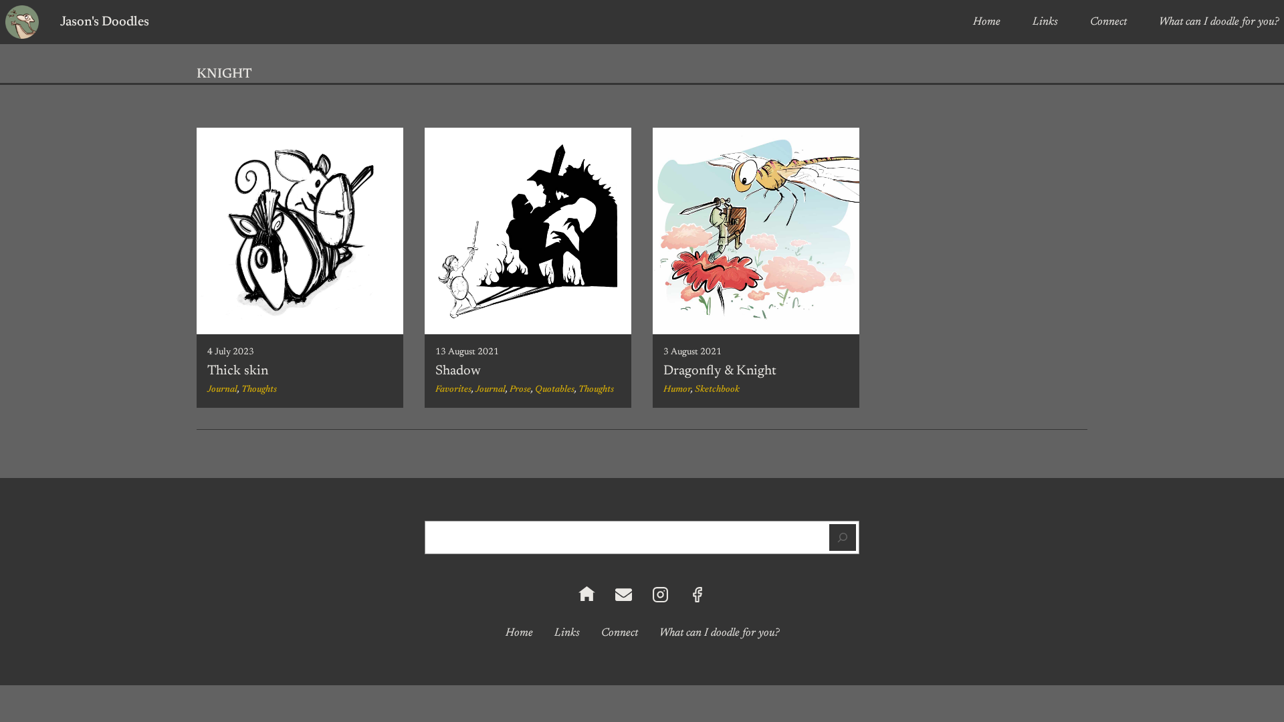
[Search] (842, 537)
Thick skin (237, 371)
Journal (222, 389)
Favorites (453, 389)
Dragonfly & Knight (719, 371)
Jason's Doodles (104, 22)
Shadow (458, 371)
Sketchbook (717, 389)
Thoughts (259, 389)
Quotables (554, 389)
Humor (677, 389)
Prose (520, 389)
